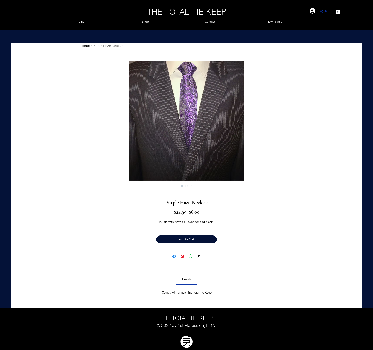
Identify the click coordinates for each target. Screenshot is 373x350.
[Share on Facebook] (174, 256)
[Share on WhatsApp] (190, 256)
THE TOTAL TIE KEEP (186, 12)
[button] (337, 11)
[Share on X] (198, 256)
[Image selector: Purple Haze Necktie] (182, 186)
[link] (186, 279)
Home (85, 46)
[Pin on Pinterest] (182, 256)
